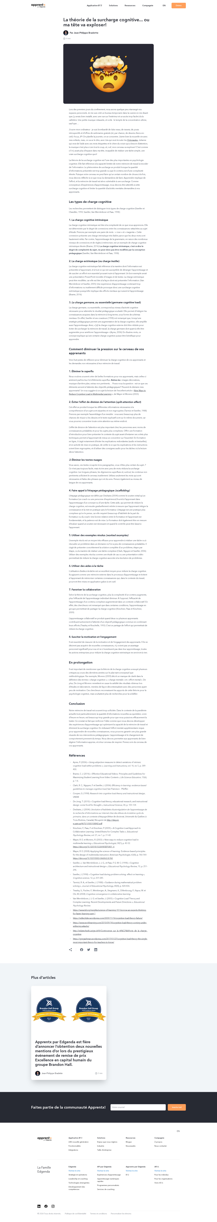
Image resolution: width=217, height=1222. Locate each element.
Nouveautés (130, 1146)
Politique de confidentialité (75, 1214)
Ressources (130, 5)
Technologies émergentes (79, 1183)
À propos (158, 1142)
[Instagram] (53, 1206)
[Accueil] (38, 6)
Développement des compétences (77, 1188)
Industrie (100, 1146)
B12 (127, 1175)
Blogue (129, 1142)
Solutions (113, 5)
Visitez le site (74, 1171)
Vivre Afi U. (158, 1183)
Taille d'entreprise (104, 1150)
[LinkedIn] (38, 1206)
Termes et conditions (98, 1214)
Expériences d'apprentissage (109, 1175)
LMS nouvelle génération (79, 1142)
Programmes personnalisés (108, 1185)
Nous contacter (160, 1146)
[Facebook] (45, 1206)
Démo (179, 5)
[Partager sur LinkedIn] (95, 949)
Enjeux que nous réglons (107, 1142)
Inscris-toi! (177, 1107)
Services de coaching (105, 1189)
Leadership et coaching (78, 1179)
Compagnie (147, 5)
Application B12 (94, 5)
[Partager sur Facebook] (81, 949)
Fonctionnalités (75, 1146)
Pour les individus (161, 1175)
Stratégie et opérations (78, 1175)
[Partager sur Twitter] (88, 949)
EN (164, 5)
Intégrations (73, 1150)
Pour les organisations (163, 1179)
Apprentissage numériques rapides (108, 1180)
